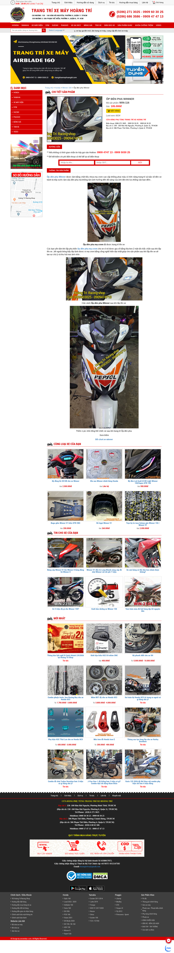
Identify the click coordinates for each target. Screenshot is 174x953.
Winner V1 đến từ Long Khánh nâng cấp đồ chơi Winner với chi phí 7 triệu (104, 571)
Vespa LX (119, 908)
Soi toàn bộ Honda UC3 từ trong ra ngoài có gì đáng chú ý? (143, 698)
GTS (117, 905)
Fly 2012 (119, 911)
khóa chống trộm (144, 25)
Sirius (92, 914)
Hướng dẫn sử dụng (85, 2)
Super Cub (67, 934)
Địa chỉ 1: (62, 805)
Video (158, 25)
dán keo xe (109, 25)
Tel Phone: (80, 812)
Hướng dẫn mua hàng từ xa (21, 905)
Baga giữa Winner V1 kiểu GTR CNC (65, 523)
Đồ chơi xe (15, 928)
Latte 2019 (94, 902)
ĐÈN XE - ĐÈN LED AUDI (150, 923)
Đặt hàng (115, 111)
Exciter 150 (94, 918)
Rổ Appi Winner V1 (104, 523)
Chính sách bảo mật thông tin (22, 914)
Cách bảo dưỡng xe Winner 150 (104, 609)
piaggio (64, 25)
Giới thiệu (68, 2)
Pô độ (144, 898)
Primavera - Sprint (122, 914)
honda (15, 25)
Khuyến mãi (116, 795)
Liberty (118, 898)
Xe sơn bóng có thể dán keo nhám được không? (142, 571)
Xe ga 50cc (76, 25)
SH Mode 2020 (69, 921)
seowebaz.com (25, 939)
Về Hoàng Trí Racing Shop (21, 898)
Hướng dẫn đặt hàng (19, 902)
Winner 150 (67, 88)
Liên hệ (145, 2)
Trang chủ (56, 2)
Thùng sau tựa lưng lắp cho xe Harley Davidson (142, 740)
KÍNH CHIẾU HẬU (148, 920)
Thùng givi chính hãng (150, 902)
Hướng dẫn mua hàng (128, 2)
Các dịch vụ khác (148, 930)
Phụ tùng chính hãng (149, 914)
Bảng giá (88, 25)
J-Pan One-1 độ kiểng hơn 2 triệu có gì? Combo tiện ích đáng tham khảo (104, 782)
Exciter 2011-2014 (96, 898)
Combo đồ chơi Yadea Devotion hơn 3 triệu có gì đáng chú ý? (65, 782)
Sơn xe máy (146, 905)
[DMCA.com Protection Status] (100, 875)
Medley (119, 902)
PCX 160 (67, 914)
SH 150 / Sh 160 (69, 924)
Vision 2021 (68, 918)
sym (47, 25)
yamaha (25, 25)
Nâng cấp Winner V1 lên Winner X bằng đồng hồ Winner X (65, 571)
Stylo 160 (67, 898)
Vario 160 (67, 908)
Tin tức (112, 2)
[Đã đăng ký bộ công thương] (79, 875)
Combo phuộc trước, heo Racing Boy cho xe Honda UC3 (65, 698)
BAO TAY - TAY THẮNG (150, 927)
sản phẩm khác (125, 25)
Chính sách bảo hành (19, 918)
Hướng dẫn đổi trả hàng (20, 908)
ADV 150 (67, 927)
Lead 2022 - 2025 (70, 902)
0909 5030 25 (122, 152)
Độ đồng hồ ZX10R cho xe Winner (65, 481)
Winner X (67, 930)
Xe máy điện (37, 25)
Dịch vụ (101, 2)
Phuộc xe (145, 917)
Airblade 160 (68, 905)
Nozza (92, 911)
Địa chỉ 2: (63, 819)
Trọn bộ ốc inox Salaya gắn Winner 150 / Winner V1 (142, 524)
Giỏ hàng (159, 2)
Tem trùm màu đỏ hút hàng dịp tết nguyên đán (142, 610)
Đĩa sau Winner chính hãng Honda (104, 481)
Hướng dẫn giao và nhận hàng (22, 911)
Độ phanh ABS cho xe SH (142, 655)
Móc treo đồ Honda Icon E (104, 739)
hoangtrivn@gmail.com (90, 866)
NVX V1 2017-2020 (97, 908)
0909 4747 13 (104, 152)
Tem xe (98, 25)
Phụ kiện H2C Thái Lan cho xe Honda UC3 (65, 739)
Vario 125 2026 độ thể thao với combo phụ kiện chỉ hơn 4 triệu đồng (142, 782)
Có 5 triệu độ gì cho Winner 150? (65, 609)
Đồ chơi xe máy (17, 925)
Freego (92, 905)
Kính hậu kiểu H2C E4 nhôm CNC (104, 655)
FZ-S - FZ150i (94, 921)
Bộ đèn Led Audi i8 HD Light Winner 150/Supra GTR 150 (143, 482)
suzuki (55, 25)
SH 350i (67, 911)
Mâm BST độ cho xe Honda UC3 (104, 697)
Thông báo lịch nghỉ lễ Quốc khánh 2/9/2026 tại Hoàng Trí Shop (65, 656)
